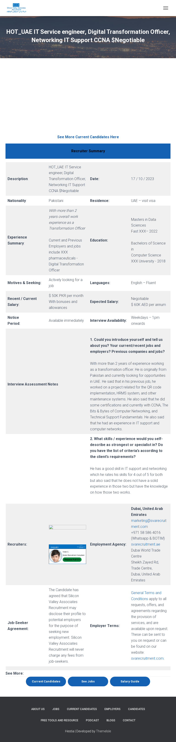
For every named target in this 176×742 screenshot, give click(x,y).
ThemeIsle (103, 731)
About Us (38, 709)
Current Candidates (82, 709)
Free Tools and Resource (59, 720)
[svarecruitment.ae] (18, 8)
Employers (112, 709)
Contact (129, 720)
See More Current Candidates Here (88, 137)
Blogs (111, 720)
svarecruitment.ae (145, 544)
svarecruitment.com (147, 658)
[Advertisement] (88, 99)
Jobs (55, 709)
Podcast (92, 720)
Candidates (136, 709)
